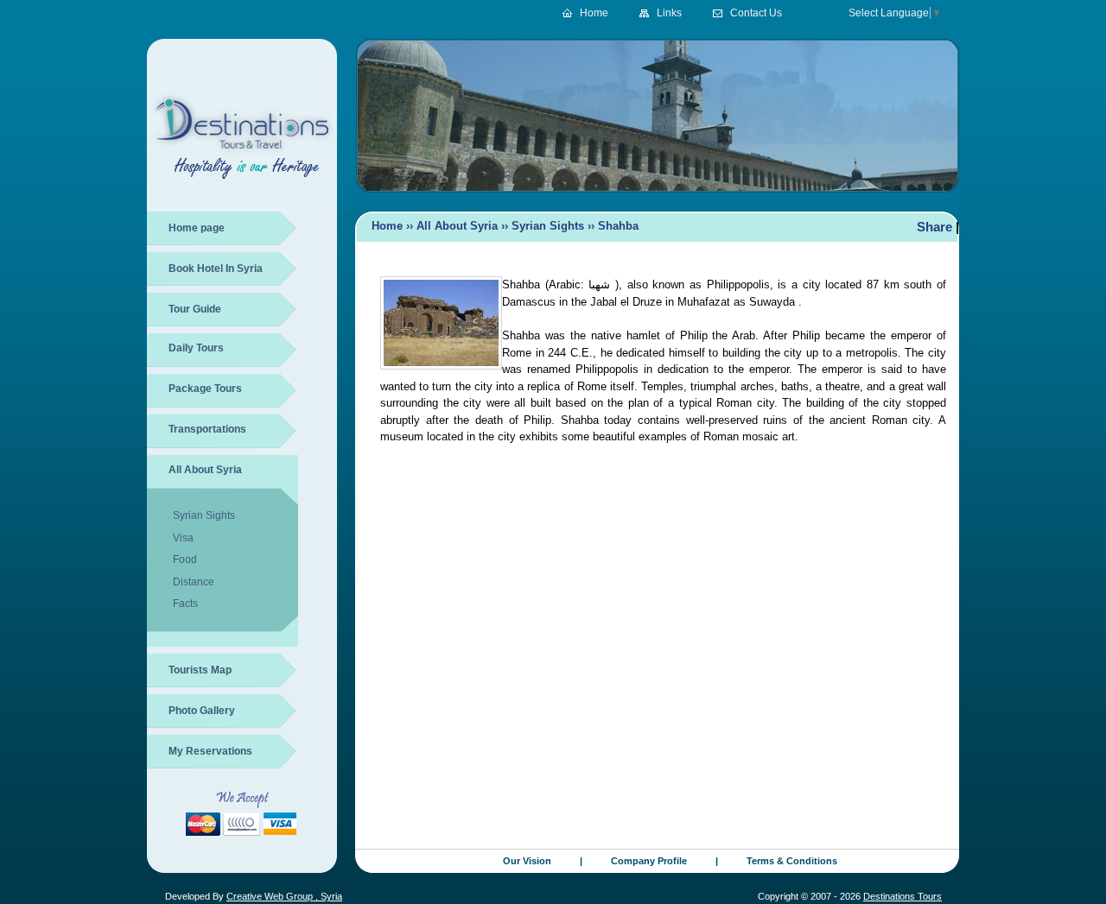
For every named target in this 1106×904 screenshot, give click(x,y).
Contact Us (756, 13)
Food (185, 559)
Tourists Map (200, 670)
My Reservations (210, 751)
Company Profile (649, 861)
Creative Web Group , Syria (284, 896)
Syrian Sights (204, 515)
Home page (196, 228)
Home (594, 13)
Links (669, 13)
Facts (185, 603)
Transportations (207, 429)
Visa (183, 538)
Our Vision (527, 861)
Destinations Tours (902, 896)
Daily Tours (196, 348)
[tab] (226, 353)
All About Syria (205, 470)
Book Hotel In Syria (215, 268)
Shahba (618, 225)
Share (934, 226)
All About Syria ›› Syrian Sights (500, 225)
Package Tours (205, 388)
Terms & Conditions (792, 861)
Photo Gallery (201, 711)
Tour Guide (194, 309)
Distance (193, 582)
